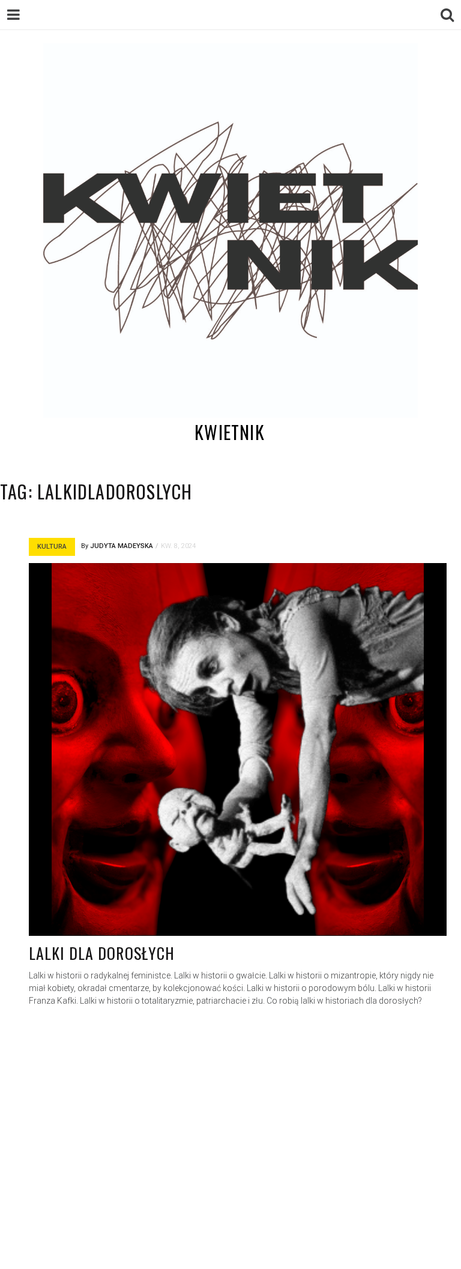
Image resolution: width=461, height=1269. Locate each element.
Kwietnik (229, 431)
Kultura (52, 546)
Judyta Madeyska (121, 546)
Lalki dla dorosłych (102, 953)
